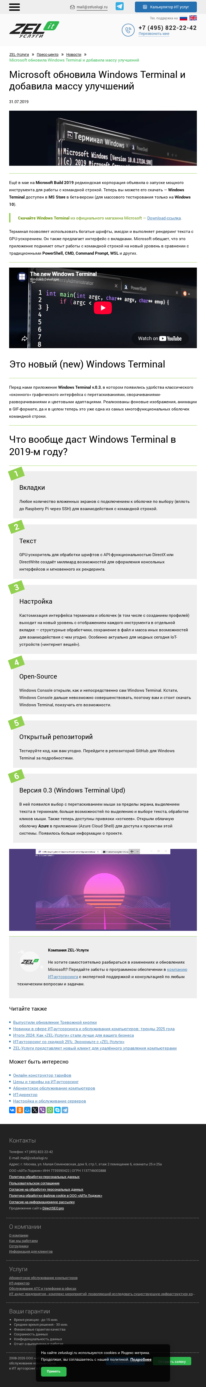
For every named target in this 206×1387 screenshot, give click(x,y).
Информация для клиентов (31, 1251)
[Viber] (42, 1110)
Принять (53, 1371)
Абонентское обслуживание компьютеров (54, 1088)
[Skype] (57, 1110)
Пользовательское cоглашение (34, 1183)
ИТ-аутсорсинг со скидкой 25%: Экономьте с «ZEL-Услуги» (68, 1041)
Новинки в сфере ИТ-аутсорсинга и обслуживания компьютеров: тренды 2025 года (94, 1028)
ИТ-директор (25, 1094)
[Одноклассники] (20, 1110)
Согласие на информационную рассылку (42, 1201)
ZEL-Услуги (19, 54)
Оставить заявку (172, 1361)
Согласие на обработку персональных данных (46, 1189)
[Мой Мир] (27, 1110)
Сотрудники (18, 1246)
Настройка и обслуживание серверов (49, 1101)
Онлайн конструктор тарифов (42, 1075)
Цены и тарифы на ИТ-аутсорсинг (46, 1081)
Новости (73, 54)
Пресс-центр (47, 54)
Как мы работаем (23, 1240)
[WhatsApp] (50, 1110)
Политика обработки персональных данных (44, 1176)
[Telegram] (65, 1110)
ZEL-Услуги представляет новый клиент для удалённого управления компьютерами (95, 1048)
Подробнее (141, 1359)
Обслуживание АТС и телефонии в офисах (42, 1288)
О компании (18, 1235)
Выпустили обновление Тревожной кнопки (55, 1022)
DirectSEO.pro (53, 1208)
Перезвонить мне (154, 33)
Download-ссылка (164, 218)
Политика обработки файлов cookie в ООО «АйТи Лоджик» (55, 1195)
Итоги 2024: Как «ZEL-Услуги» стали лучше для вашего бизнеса (73, 1035)
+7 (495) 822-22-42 (168, 27)
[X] (35, 1110)
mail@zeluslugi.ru (92, 6)
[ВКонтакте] (12, 1110)
